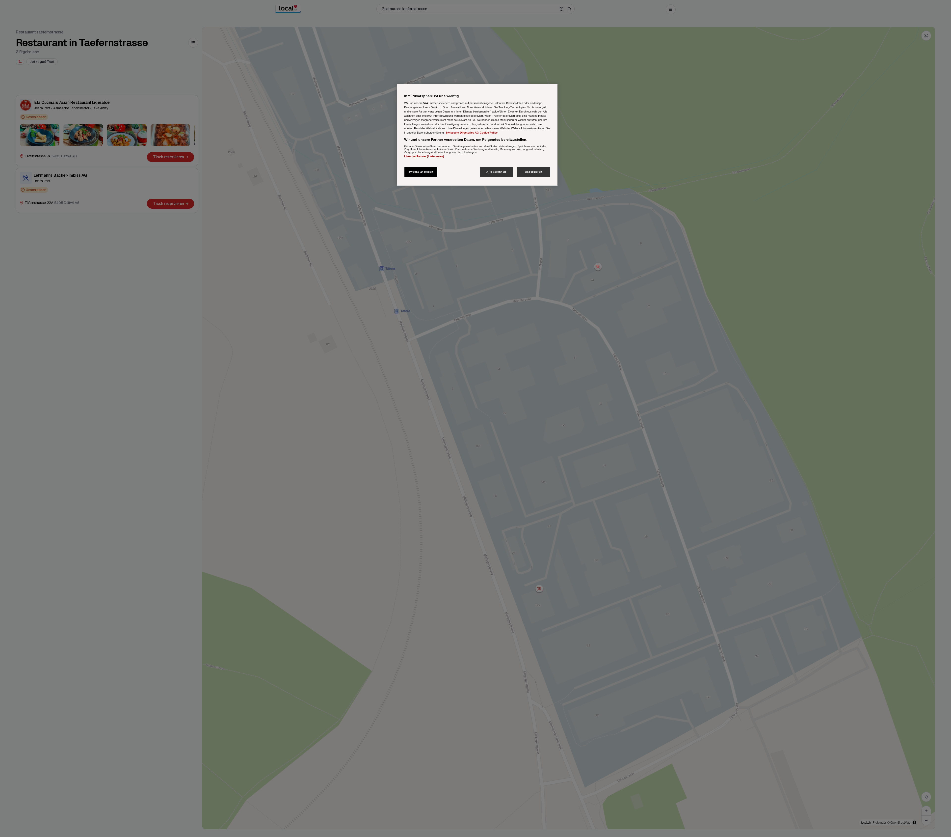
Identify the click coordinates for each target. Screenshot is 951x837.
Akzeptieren (533, 171)
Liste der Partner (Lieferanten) (424, 156)
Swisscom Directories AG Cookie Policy (472, 132)
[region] (477, 135)
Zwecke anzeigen (421, 171)
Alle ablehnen (496, 171)
